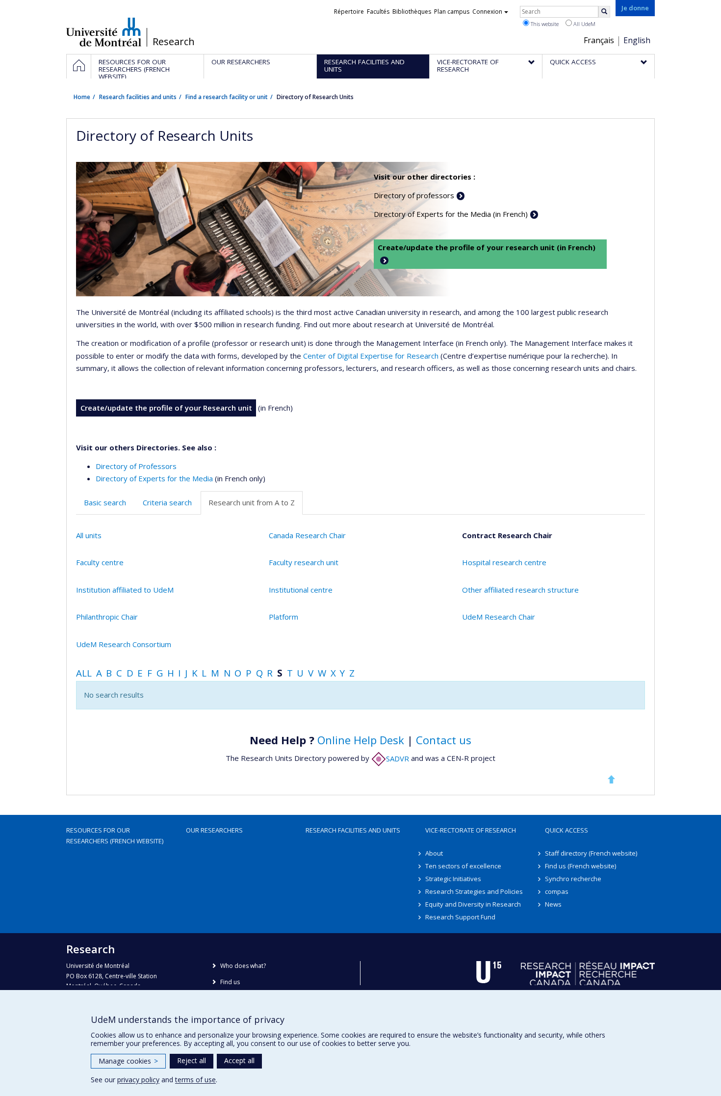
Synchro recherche (573, 878)
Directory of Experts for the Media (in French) (451, 214)
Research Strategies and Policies (474, 891)
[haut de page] (611, 779)
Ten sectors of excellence (463, 865)
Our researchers (214, 830)
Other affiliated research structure (520, 590)
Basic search (105, 502)
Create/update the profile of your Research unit (166, 408)
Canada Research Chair (307, 535)
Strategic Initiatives (453, 878)
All (84, 673)
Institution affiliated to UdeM (125, 590)
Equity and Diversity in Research (473, 904)
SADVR (397, 758)
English (636, 40)
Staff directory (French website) (591, 853)
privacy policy (138, 1079)
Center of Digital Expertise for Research (370, 356)
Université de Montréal (103, 32)
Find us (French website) (580, 865)
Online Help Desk (360, 739)
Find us (230, 982)
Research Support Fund (460, 917)
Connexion (487, 11)
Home (82, 97)
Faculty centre (100, 562)
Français (599, 40)
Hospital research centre (504, 562)
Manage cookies (128, 1061)
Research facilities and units (138, 97)
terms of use (195, 1079)
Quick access (566, 830)
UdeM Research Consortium (123, 644)
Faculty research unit (303, 562)
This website (544, 23)
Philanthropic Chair (107, 617)
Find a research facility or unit (226, 97)
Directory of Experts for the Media (154, 478)
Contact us (443, 739)
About (434, 853)
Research (174, 42)
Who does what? (243, 966)
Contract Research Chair (507, 535)
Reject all (191, 1060)
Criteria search (167, 502)
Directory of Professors (136, 466)
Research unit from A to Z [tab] (251, 502)
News (553, 904)
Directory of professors (414, 195)
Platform (283, 617)
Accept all (239, 1060)
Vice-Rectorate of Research (470, 830)
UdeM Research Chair (498, 617)
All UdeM (583, 23)
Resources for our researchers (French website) (114, 835)
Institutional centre (301, 590)
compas (556, 891)
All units (89, 535)
